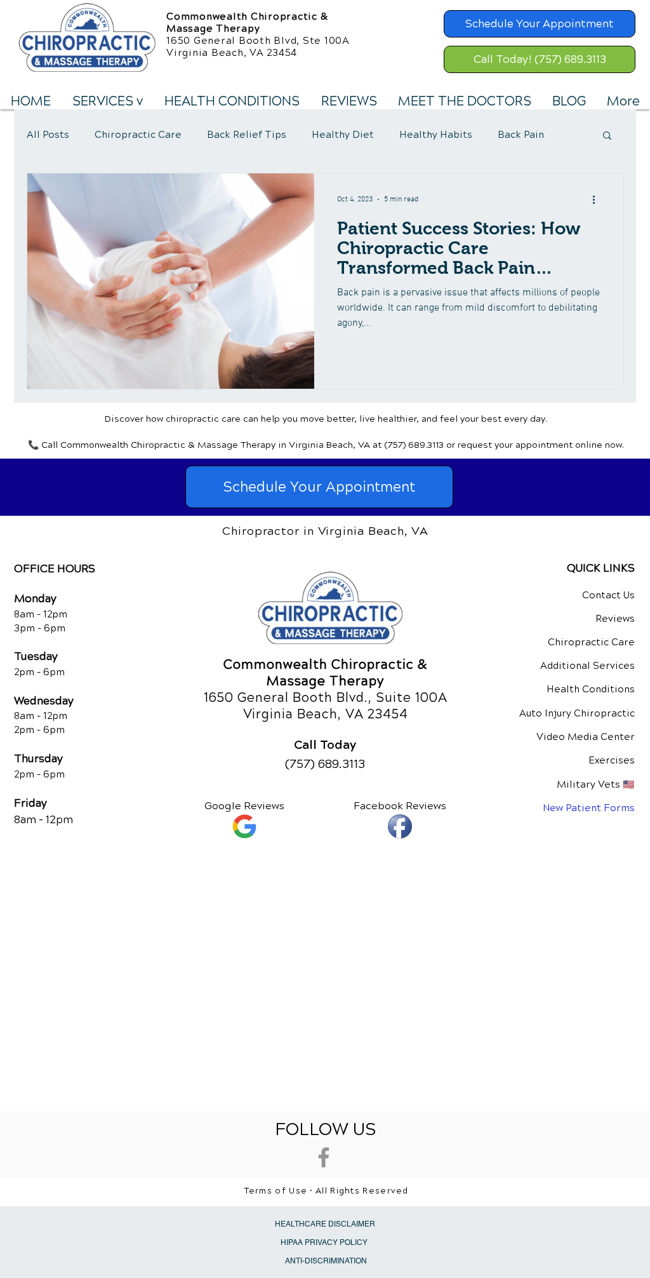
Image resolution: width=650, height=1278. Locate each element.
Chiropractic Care (138, 134)
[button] (107, 101)
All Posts (48, 134)
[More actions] (598, 199)
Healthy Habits (435, 134)
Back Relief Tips (246, 134)
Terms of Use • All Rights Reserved (326, 1191)
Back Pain (521, 134)
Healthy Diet (343, 134)
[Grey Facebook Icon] (323, 1157)
